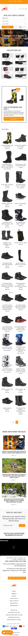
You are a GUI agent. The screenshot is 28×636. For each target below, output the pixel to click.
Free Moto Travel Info (14, 612)
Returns (14, 596)
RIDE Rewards (14, 605)
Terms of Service (14, 600)
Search (7, 27)
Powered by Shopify (14, 634)
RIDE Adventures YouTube (14, 619)
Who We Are (14, 610)
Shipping (14, 593)
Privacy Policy (14, 598)
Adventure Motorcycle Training (14, 615)
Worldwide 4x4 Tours (14, 617)
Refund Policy (14, 603)
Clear (20, 27)
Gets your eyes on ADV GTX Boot (13, 119)
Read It (14, 455)
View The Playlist (18, 578)
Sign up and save (13, 623)
